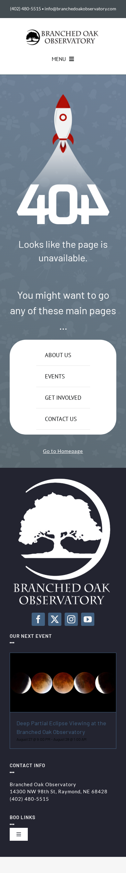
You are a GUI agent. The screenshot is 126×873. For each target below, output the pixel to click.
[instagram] (71, 619)
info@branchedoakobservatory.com (80, 8)
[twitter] (54, 619)
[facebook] (38, 619)
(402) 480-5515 (25, 8)
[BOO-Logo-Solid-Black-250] (63, 32)
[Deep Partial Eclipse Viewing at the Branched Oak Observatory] (63, 656)
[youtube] (87, 619)
